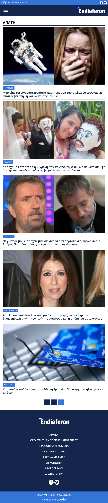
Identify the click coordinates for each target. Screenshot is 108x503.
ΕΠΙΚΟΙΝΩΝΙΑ (54, 462)
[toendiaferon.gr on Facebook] (101, 2)
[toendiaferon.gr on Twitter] (105, 2)
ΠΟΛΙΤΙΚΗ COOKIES (54, 451)
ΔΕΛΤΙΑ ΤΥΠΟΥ (54, 474)
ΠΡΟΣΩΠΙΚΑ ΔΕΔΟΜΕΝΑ (54, 446)
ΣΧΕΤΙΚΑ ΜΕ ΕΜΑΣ (54, 457)
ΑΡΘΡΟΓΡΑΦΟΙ (54, 468)
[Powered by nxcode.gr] (60, 499)
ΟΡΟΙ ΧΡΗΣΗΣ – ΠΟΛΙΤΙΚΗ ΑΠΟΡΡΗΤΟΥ (54, 440)
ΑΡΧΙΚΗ (54, 434)
